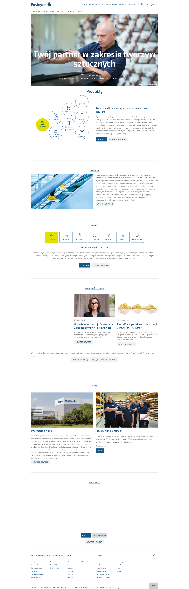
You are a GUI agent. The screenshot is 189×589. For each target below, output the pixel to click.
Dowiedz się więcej (83, 342)
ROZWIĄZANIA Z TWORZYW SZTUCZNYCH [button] (46, 11)
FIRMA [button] (79, 11)
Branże (84, 79)
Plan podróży (100, 535)
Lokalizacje (126, 79)
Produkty (61, 79)
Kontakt (85, 535)
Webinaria (74, 79)
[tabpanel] (94, 258)
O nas (116, 79)
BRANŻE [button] (69, 11)
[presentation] (51, 237)
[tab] (51, 237)
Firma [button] (99, 556)
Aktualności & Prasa (101, 79)
